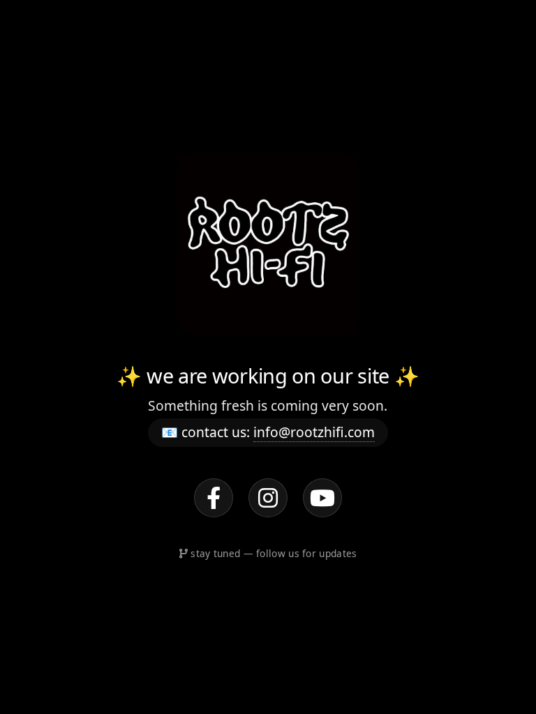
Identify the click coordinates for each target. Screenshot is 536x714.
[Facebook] (213, 497)
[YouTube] (322, 497)
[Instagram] (268, 497)
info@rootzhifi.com (314, 432)
